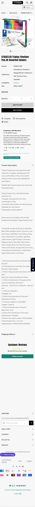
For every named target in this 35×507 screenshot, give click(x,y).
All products (13, 13)
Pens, (25, 76)
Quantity (4, 98)
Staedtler (17, 79)
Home (3, 13)
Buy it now (17, 110)
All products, (18, 69)
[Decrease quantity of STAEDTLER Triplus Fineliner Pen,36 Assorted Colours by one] (12, 98)
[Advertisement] (17, 390)
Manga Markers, (19, 73)
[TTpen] (17, 2)
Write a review (17, 356)
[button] (31, 2)
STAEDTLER (18, 66)
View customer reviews (12, 157)
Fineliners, (26, 69)
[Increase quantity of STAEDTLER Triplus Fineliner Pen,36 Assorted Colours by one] (31, 98)
